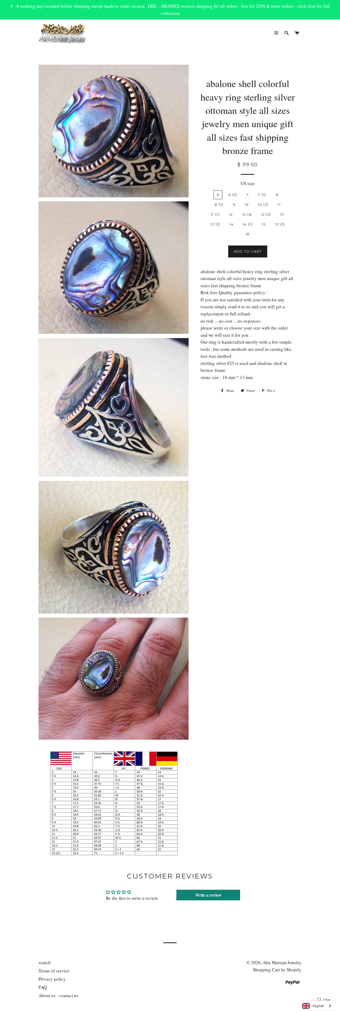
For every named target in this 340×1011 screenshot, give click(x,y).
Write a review (208, 895)
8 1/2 (219, 204)
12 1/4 (247, 214)
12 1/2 (266, 214)
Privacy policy (52, 979)
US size (248, 183)
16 (248, 234)
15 (264, 224)
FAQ (43, 987)
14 (231, 224)
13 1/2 (215, 224)
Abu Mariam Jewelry (282, 962)
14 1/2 (248, 224)
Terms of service (54, 971)
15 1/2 (280, 224)
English (318, 1005)
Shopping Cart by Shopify (277, 970)
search (45, 962)
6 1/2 (232, 195)
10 (247, 204)
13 (282, 214)
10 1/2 (263, 204)
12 (231, 214)
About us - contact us (58, 995)
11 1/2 (215, 214)
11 (279, 204)
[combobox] (317, 1006)
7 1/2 (262, 195)
